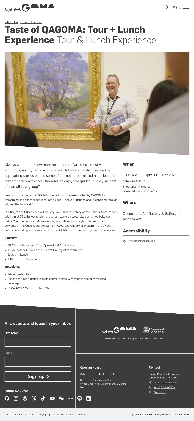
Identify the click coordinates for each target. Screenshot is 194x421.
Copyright (43, 414)
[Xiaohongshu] (70, 398)
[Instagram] (16, 398)
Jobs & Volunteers (14, 414)
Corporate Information (62, 414)
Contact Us (160, 392)
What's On (11, 22)
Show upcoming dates (137, 186)
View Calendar (132, 180)
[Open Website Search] (167, 7)
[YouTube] (52, 398)
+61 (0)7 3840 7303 (164, 387)
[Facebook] (7, 398)
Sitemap (81, 414)
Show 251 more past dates (140, 191)
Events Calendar (31, 22)
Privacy (31, 414)
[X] (34, 398)
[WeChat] (61, 398)
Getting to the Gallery (165, 382)
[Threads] (25, 398)
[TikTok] (43, 398)
